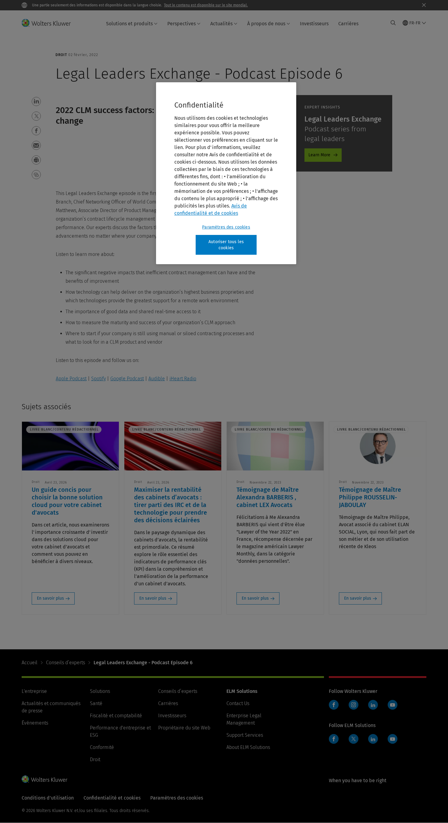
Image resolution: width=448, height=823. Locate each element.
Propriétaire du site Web (184, 728)
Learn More (319, 155)
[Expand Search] (393, 23)
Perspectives (181, 24)
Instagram (353, 705)
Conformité (102, 747)
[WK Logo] (44, 779)
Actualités (221, 24)
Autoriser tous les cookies (226, 244)
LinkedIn (373, 705)
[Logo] (50, 23)
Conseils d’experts (65, 662)
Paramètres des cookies (226, 227)
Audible (156, 378)
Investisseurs (314, 24)
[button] (36, 101)
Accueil (29, 662)
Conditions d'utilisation (48, 798)
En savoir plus (50, 598)
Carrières (348, 24)
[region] (226, 173)
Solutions (100, 691)
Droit (95, 759)
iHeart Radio (182, 378)
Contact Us (237, 703)
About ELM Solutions (248, 747)
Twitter (353, 739)
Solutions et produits (129, 24)
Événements (35, 723)
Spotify (98, 378)
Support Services (244, 735)
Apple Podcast (71, 378)
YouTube (392, 705)
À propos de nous (266, 24)
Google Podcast (127, 378)
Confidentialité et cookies (112, 798)
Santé (96, 703)
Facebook (334, 705)
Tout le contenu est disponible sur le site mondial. (206, 5)
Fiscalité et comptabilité (116, 715)
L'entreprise (34, 691)
